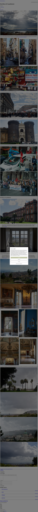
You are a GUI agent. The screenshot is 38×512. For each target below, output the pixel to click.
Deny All (19, 259)
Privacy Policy (17, 263)
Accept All (19, 257)
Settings (19, 261)
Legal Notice (20, 263)
